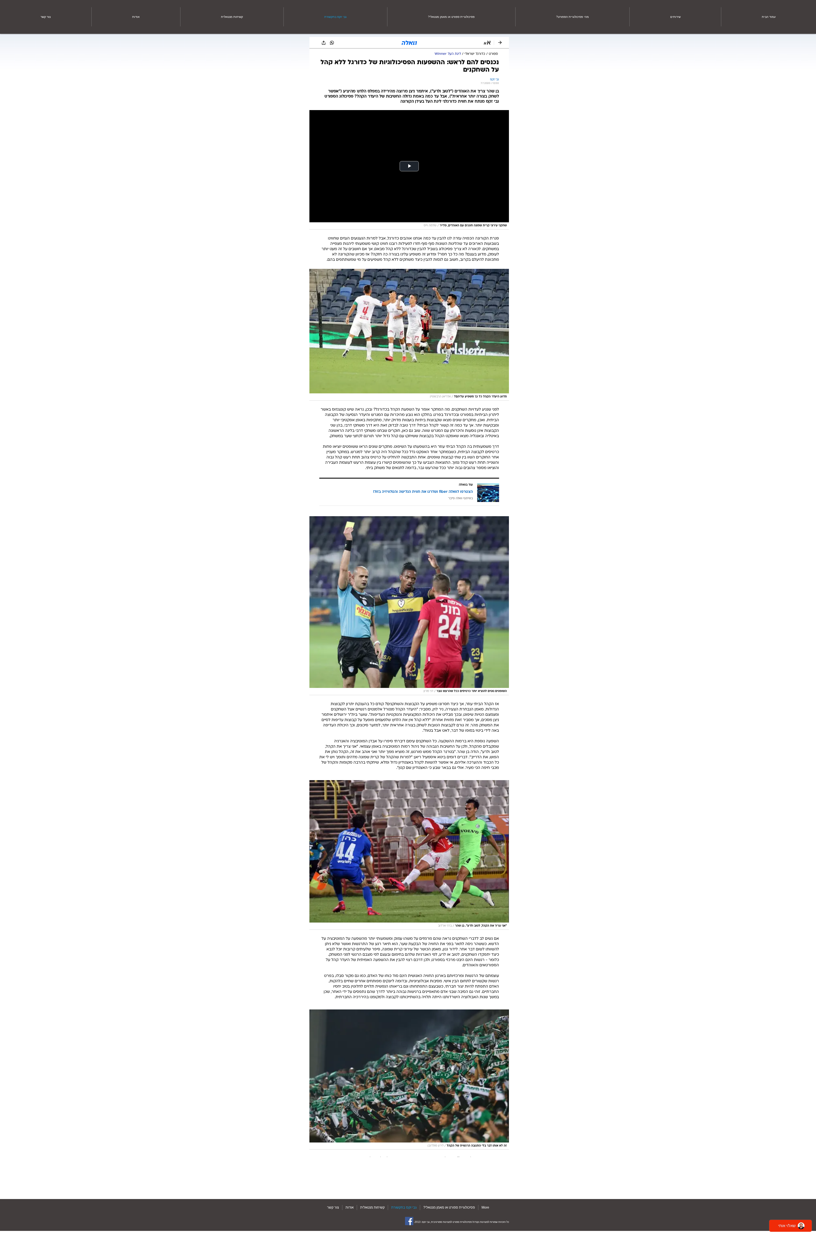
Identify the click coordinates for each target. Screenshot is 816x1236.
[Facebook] (409, 1221)
